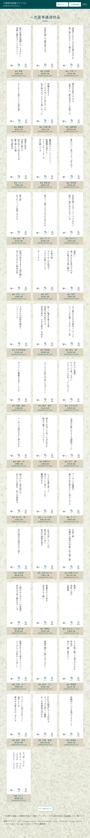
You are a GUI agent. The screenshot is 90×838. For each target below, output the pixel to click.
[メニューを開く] (84, 4)
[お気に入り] (11, 65)
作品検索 (67, 816)
